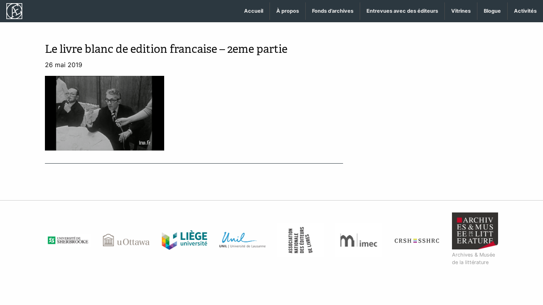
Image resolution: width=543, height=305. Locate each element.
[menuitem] (254, 11)
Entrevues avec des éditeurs (402, 11)
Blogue (492, 11)
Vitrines (461, 11)
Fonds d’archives (332, 11)
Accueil (253, 11)
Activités (525, 11)
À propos (287, 11)
